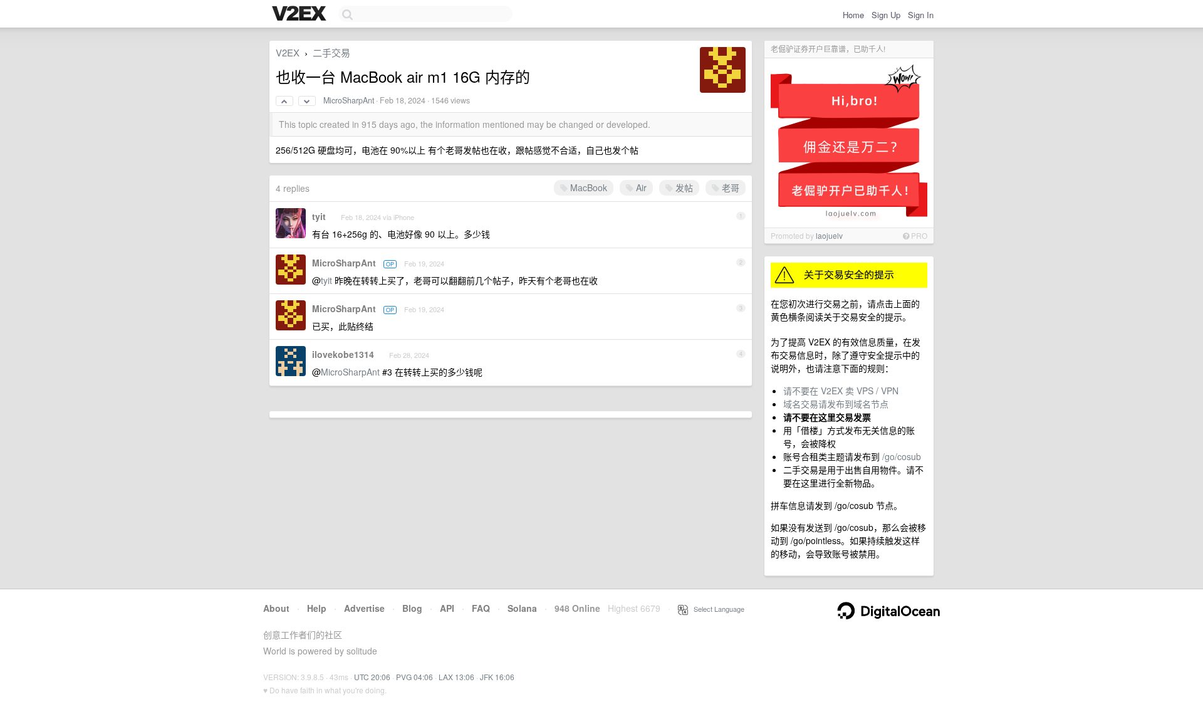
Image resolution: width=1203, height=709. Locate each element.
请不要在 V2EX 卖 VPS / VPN (840, 390)
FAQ (481, 608)
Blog (412, 608)
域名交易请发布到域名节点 (835, 403)
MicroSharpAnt (348, 100)
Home (853, 15)
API (447, 608)
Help (316, 608)
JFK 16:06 (497, 676)
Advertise (364, 608)
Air (640, 187)
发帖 (683, 187)
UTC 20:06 (372, 676)
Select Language (716, 609)
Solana (522, 608)
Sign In (921, 15)
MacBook (587, 187)
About (276, 608)
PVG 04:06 (414, 676)
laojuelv (829, 235)
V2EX (287, 52)
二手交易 (331, 52)
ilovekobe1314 (343, 354)
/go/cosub (901, 456)
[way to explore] (300, 14)
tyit (319, 216)
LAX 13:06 (456, 676)
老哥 (729, 187)
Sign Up (886, 15)
